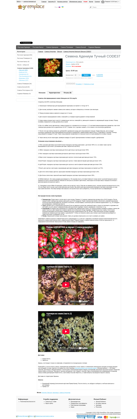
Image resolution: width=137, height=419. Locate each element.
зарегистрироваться (29, 1)
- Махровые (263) (23, 78)
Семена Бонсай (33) (23, 87)
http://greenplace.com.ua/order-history (86, 368)
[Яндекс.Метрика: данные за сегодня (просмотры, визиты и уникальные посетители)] (22, 416)
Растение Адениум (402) (24, 55)
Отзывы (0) (67, 93)
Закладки (98, 405)
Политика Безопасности (27, 401)
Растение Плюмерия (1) (24, 58)
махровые (56, 392)
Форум (91, 1)
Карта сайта (49, 403)
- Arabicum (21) (22, 72)
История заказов (101, 403)
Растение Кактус (38, 47)
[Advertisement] (68, 26)
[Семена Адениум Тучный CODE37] (50, 79)
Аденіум (44, 392)
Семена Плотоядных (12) (25, 90)
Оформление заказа (75, 1)
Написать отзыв (89, 84)
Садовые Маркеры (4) (24, 93)
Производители (75, 401)
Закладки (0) (52, 1)
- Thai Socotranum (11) (25, 76)
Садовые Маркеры (94, 47)
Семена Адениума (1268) (25, 68)
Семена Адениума (52, 47)
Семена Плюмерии (67, 47)
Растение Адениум (24, 47)
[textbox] (105, 7)
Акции (72, 407)
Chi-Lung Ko (79, 62)
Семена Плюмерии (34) (24, 83)
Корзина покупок (62, 1)
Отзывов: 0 (79, 84)
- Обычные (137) (23, 80)
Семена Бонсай (81, 47)
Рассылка (99, 407)
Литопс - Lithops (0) (23, 65)
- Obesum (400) (23, 70)
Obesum (59, 51)
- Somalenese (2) (23, 74)
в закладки (99, 74)
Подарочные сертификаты (79, 403)
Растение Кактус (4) (23, 61)
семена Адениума (64, 392)
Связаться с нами (50, 401)
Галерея (97, 1)
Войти (19, 1)
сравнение (99, 76)
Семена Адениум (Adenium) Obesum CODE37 (77, 51)
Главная (43, 1)
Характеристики (54, 93)
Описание (42, 93)
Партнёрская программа (78, 405)
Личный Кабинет (101, 401)
